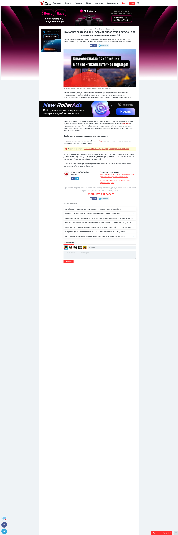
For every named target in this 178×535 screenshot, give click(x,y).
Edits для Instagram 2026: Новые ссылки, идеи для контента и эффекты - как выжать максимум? (117, 176)
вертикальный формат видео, (81, 88)
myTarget (100, 141)
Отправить (68, 261)
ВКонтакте (126, 124)
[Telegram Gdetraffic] (77, 178)
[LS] (51, 40)
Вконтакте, (67, 88)
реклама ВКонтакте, (98, 88)
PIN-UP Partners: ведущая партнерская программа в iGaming (106, 149)
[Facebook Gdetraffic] (73, 178)
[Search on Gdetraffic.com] (138, 3)
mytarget (108, 88)
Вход (132, 3)
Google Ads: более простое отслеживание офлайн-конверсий (115, 182)
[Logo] (45, 3)
